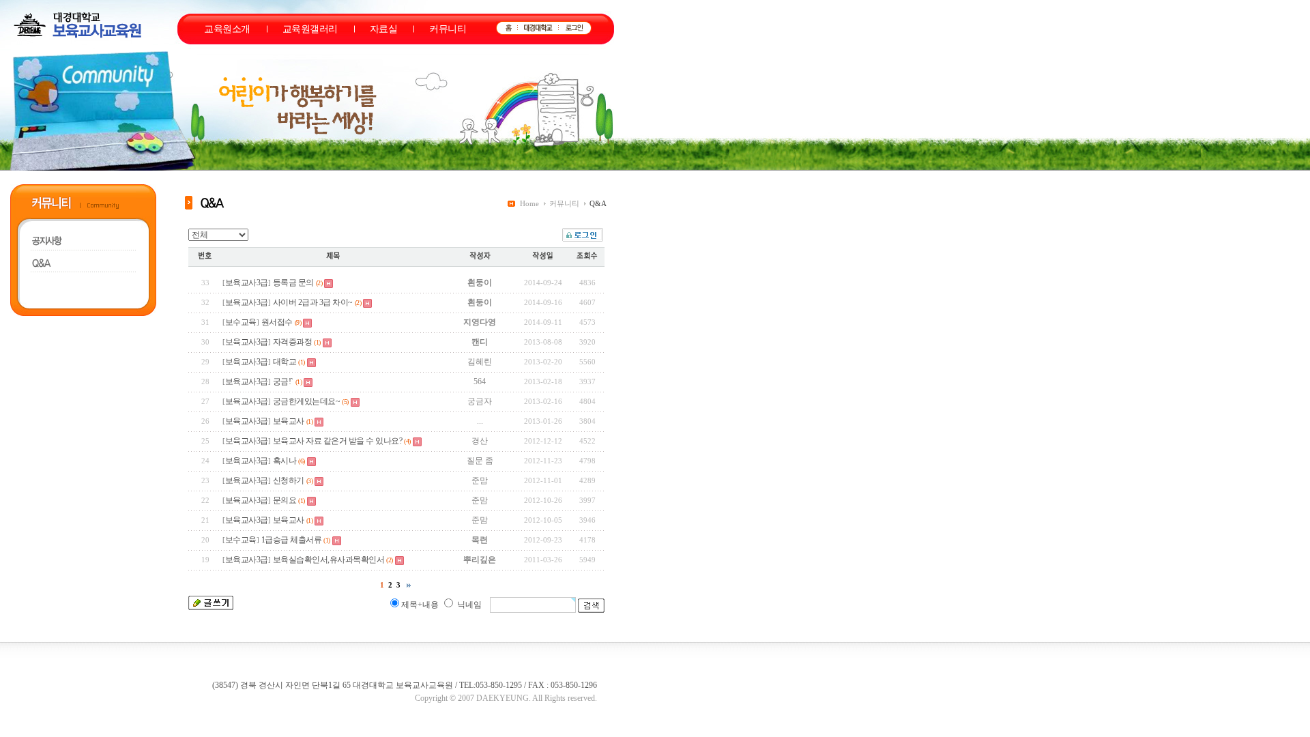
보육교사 (288, 421)
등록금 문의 (293, 282)
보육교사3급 (246, 282)
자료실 (384, 29)
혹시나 (285, 460)
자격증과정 (292, 342)
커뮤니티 (447, 29)
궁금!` (283, 381)
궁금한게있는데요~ (306, 401)
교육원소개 (227, 29)
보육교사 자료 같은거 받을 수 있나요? (338, 441)
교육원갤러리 (310, 29)
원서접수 (277, 322)
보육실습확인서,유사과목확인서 (329, 559)
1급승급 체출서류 (291, 540)
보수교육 (241, 322)
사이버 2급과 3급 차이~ (313, 302)
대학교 (285, 361)
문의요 (285, 500)
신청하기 (288, 480)
